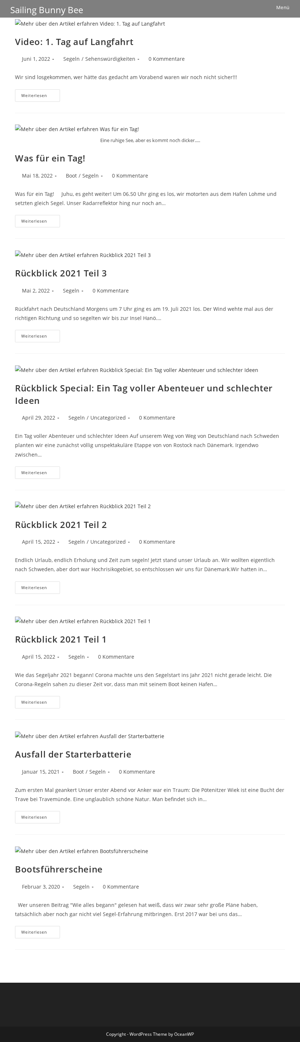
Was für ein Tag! (50, 158)
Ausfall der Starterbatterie (73, 754)
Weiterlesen (40, 97)
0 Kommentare (167, 58)
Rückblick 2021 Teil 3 (61, 273)
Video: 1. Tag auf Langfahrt (74, 42)
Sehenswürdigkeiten (110, 58)
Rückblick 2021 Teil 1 (61, 639)
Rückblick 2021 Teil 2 (61, 524)
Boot (71, 175)
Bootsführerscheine (59, 869)
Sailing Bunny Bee (46, 10)
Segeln (71, 58)
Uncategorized (108, 417)
